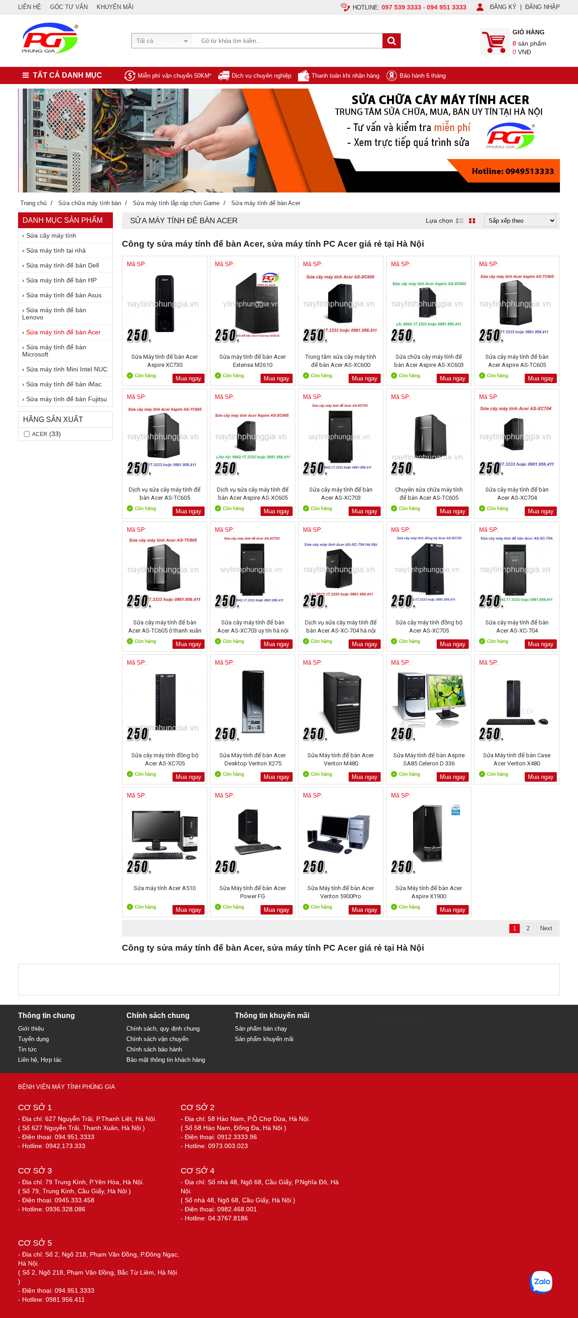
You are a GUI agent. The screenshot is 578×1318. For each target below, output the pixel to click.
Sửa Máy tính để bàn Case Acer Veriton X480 (516, 759)
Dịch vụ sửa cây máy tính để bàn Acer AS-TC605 (164, 493)
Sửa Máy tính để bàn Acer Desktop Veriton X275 (252, 759)
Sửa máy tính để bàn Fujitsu (66, 399)
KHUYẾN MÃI (115, 7)
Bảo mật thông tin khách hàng (165, 1059)
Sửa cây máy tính (51, 235)
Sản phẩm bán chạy (261, 1028)
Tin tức (27, 1049)
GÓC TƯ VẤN (69, 7)
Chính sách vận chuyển (157, 1039)
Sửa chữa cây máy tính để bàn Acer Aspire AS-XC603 (429, 360)
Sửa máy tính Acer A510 (165, 888)
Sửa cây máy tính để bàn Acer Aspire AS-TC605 (517, 360)
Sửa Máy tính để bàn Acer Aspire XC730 (164, 360)
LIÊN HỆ (29, 7)
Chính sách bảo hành (154, 1049)
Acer (39, 434)
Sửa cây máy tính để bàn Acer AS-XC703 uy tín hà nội (253, 626)
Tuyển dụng (33, 1039)
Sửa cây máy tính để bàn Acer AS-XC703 (341, 493)
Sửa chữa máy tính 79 (404, 1019)
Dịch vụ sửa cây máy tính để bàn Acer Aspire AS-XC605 (253, 493)
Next (546, 928)
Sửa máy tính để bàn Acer (63, 332)
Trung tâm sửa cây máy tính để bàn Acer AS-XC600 (340, 360)
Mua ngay (188, 378)
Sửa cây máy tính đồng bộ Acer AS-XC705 (429, 626)
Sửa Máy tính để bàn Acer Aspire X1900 (429, 892)
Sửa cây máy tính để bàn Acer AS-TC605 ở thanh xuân (164, 626)
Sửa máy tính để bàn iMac (64, 384)
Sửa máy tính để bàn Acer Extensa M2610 (252, 360)
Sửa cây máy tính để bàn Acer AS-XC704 (517, 493)
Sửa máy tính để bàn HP (61, 280)
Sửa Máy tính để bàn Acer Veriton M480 (341, 759)
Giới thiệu (31, 1028)
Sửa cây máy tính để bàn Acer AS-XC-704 (517, 626)
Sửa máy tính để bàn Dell (62, 265)
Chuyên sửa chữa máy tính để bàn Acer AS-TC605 (429, 493)
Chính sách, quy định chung (163, 1028)
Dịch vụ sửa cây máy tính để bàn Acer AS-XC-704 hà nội (341, 626)
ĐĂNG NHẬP (542, 7)
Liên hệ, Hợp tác (40, 1059)
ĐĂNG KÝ (503, 7)
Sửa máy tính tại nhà (56, 250)
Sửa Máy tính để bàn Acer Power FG (252, 892)
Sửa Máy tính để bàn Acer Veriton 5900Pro (341, 892)
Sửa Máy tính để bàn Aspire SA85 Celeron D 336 (429, 759)
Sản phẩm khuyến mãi (264, 1039)
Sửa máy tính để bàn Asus (64, 295)
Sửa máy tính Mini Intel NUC (66, 369)
